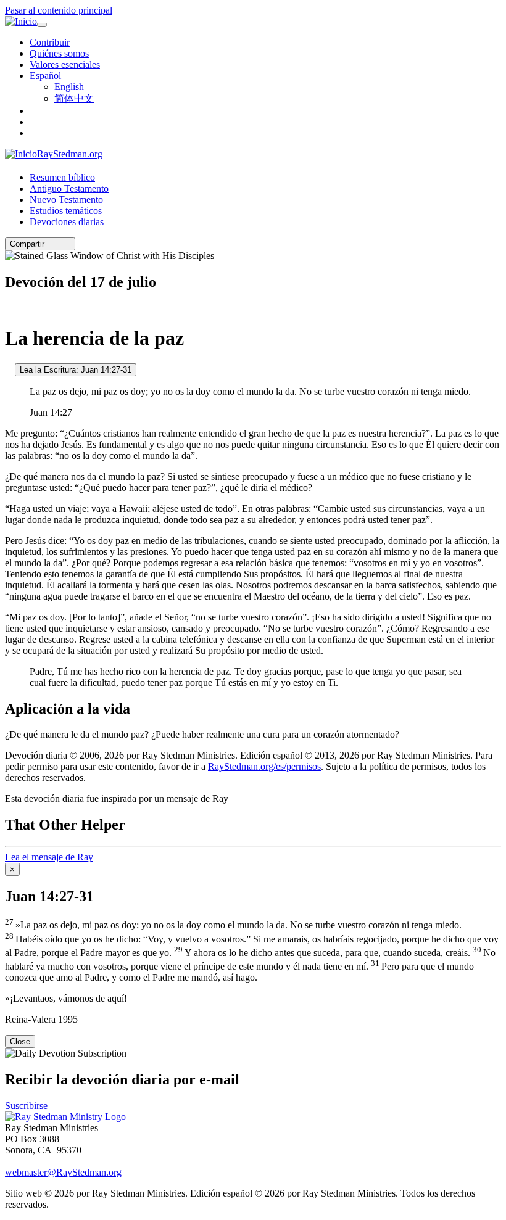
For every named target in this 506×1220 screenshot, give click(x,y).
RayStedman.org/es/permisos (264, 766)
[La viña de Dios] (8, 369)
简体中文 (74, 98)
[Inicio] (21, 21)
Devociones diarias (67, 221)
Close (20, 1041)
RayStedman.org (69, 154)
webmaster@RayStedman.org (63, 1172)
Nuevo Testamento (66, 199)
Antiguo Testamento (69, 188)
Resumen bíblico (62, 177)
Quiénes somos (59, 53)
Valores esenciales (65, 64)
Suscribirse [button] (26, 1105)
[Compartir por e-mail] (50, 244)
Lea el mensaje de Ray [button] (49, 857)
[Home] (65, 1116)
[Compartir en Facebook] (67, 244)
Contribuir (50, 42)
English (69, 86)
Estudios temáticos (66, 210)
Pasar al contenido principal (58, 10)
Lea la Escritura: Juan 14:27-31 (75, 369)
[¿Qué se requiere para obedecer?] (8, 308)
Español (45, 75)
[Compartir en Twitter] (59, 244)
